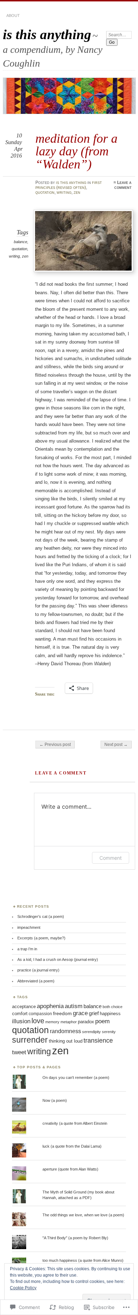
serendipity (91, 1032)
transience (98, 1040)
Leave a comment (123, 185)
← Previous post (55, 744)
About (13, 15)
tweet (19, 1052)
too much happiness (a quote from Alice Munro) (82, 1260)
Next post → (116, 744)
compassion (40, 1013)
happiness (110, 1013)
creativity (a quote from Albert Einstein (74, 1123)
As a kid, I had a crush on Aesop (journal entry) (57, 959)
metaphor (69, 1022)
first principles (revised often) (68, 185)
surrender (30, 1039)
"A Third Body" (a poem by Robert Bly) (75, 1238)
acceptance (24, 1006)
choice (116, 1007)
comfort (20, 1013)
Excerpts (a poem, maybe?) (41, 938)
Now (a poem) (54, 1100)
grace (80, 1013)
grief (94, 1013)
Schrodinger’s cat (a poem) (40, 916)
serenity (109, 1032)
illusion (21, 1021)
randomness (65, 1031)
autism (73, 1006)
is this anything (47, 34)
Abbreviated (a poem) (35, 981)
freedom (62, 1013)
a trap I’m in (27, 949)
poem (102, 1021)
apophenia (50, 1006)
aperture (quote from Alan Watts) (70, 1169)
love (37, 1021)
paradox (86, 1021)
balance (20, 242)
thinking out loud (65, 1041)
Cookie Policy (23, 1287)
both (106, 1007)
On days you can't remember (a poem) (75, 1077)
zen (77, 192)
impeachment (28, 927)
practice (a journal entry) (38, 970)
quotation (44, 192)
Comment (110, 858)
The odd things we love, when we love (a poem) (83, 1215)
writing (64, 192)
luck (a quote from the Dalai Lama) (72, 1146)
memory (52, 1022)
